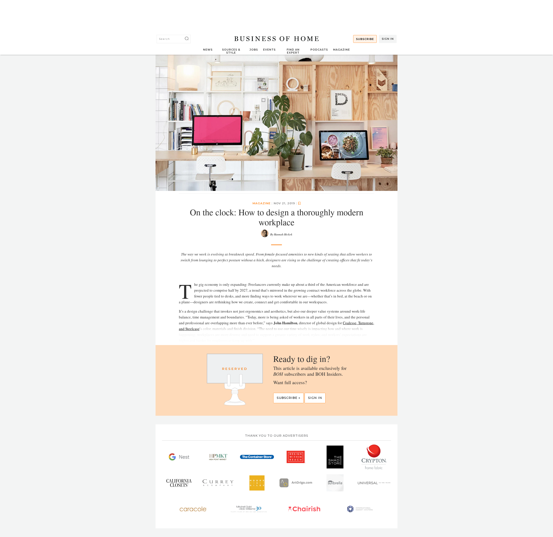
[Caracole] (193, 509)
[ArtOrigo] (296, 483)
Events (269, 49)
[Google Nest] (179, 457)
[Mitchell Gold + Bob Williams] (249, 509)
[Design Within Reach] (296, 457)
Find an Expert (293, 51)
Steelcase (192, 328)
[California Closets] (179, 483)
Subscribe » (288, 398)
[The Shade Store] (335, 457)
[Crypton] (374, 457)
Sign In (388, 38)
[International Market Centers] (360, 509)
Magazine (341, 49)
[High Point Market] (218, 457)
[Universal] (374, 483)
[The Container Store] (257, 457)
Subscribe (365, 39)
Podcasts (319, 49)
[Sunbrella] (335, 483)
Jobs (253, 49)
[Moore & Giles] (257, 483)
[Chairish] (304, 509)
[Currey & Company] (218, 483)
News (208, 49)
